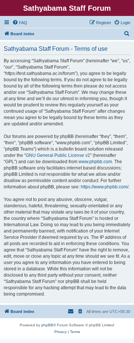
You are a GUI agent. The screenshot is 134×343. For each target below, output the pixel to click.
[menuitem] (19, 22)
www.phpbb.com (95, 161)
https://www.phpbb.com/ (104, 186)
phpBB (47, 325)
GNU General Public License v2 (58, 155)
